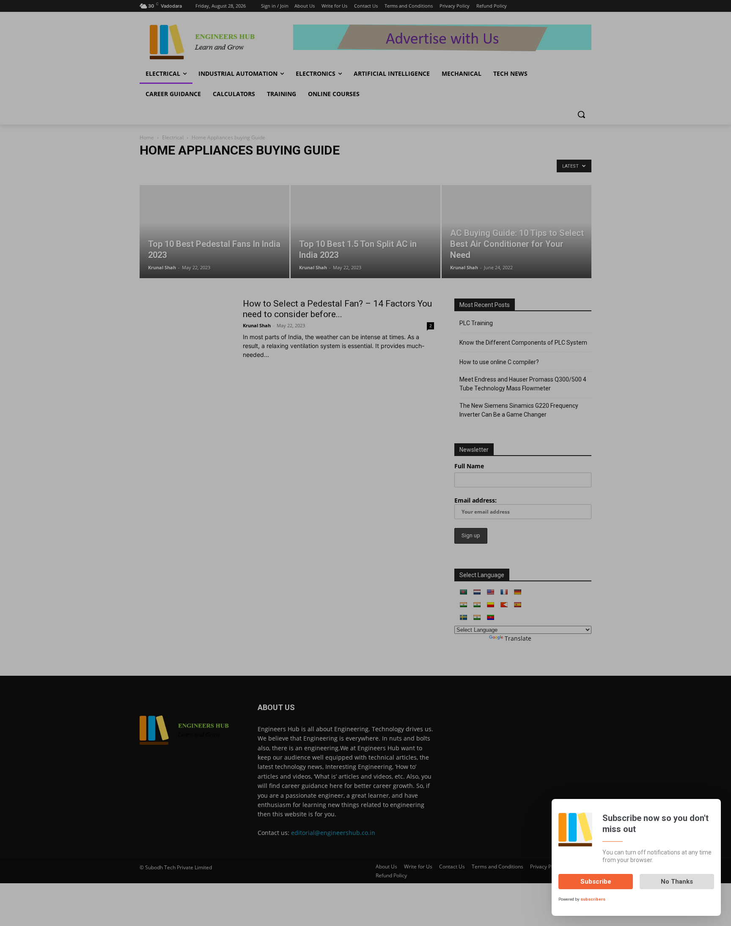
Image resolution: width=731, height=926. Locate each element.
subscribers (592, 899)
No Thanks (677, 881)
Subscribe (595, 881)
